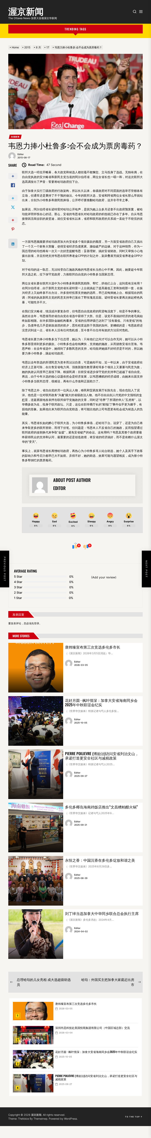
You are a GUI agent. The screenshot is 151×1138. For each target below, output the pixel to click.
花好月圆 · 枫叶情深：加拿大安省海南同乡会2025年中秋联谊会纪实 (101, 702)
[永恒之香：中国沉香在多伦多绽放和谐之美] (35, 881)
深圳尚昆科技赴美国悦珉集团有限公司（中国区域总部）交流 (92, 1028)
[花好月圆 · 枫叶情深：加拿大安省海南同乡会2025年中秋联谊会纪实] (35, 721)
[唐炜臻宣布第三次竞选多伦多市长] (35, 667)
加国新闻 (15, 137)
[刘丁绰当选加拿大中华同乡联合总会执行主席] (35, 934)
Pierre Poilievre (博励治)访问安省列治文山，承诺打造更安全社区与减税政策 (102, 756)
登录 (36, 623)
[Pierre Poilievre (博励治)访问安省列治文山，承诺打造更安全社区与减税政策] (35, 774)
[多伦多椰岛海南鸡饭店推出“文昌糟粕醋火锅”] (35, 827)
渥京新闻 (26, 10)
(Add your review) (103, 577)
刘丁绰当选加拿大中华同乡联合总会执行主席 (102, 913)
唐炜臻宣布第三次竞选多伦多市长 (92, 647)
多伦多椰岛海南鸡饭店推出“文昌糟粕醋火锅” (101, 806)
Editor (20, 154)
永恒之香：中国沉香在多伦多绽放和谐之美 (100, 860)
